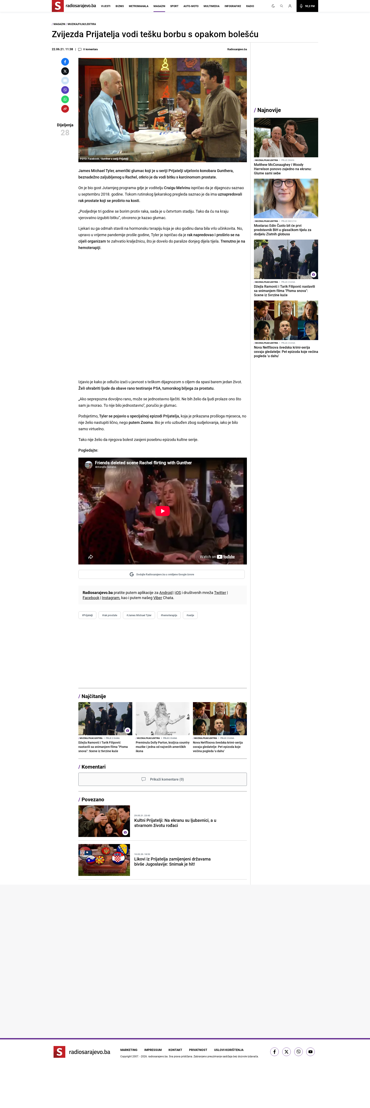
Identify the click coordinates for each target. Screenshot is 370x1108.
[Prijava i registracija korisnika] (291, 5)
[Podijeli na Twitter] (65, 71)
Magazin (159, 6)
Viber (157, 597)
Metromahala (138, 6)
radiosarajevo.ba (158, 1056)
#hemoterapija (169, 615)
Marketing (128, 1050)
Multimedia (211, 6)
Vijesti (105, 6)
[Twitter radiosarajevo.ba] (286, 1052)
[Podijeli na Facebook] (65, 62)
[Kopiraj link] (65, 109)
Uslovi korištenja (228, 1050)
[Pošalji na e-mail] (65, 80)
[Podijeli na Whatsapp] (65, 99)
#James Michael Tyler (139, 615)
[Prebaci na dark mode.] (273, 5)
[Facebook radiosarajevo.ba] (274, 1052)
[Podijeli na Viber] (65, 90)
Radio (250, 6)
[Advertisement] (162, 654)
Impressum (153, 1050)
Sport (174, 6)
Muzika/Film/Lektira (82, 24)
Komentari (94, 766)
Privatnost (198, 1050)
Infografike (233, 6)
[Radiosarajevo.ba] (82, 1052)
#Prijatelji (87, 615)
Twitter (220, 592)
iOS (178, 592)
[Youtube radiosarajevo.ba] (310, 1052)
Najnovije (269, 110)
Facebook (91, 597)
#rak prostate (109, 615)
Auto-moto (191, 6)
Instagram (110, 597)
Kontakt (175, 1050)
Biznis (120, 6)
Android (166, 592)
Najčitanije (94, 696)
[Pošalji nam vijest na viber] (298, 1052)
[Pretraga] (281, 6)
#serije (190, 615)
